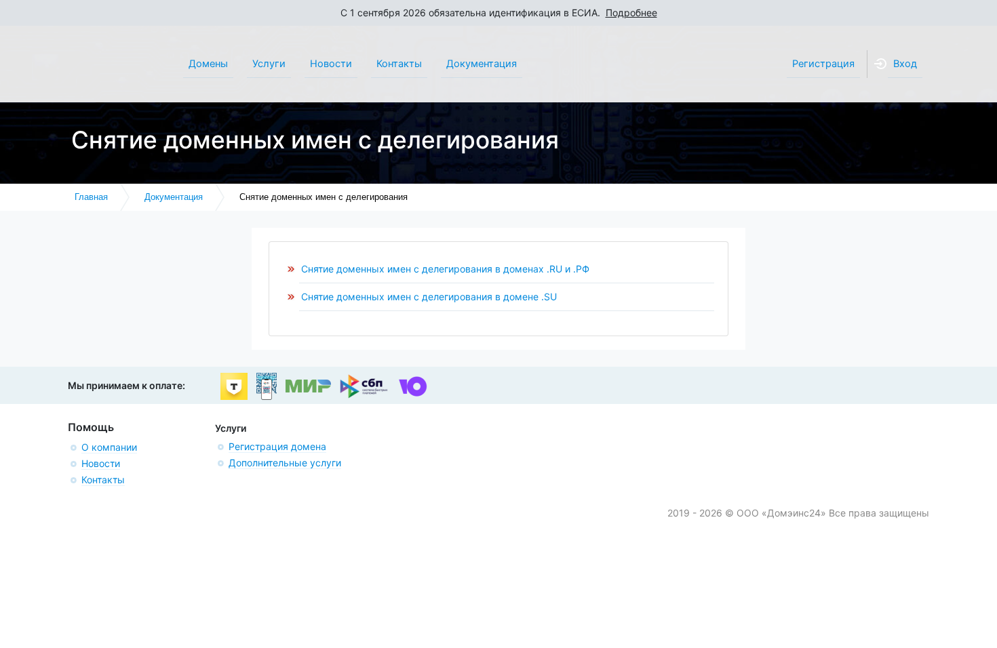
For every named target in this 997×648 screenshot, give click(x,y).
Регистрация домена (277, 446)
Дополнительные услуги (285, 462)
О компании (109, 447)
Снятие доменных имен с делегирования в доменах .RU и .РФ (445, 269)
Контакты (103, 479)
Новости (100, 463)
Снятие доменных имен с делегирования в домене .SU (429, 296)
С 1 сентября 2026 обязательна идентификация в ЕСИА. (498, 12)
